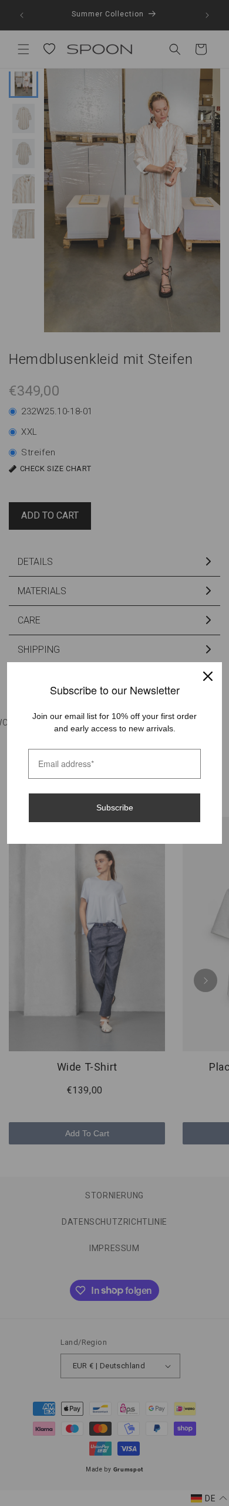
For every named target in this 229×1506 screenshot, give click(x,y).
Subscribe (114, 807)
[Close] (208, 676)
